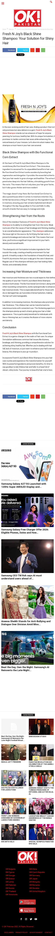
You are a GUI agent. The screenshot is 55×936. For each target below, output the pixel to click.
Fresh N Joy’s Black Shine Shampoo (17, 333)
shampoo (40, 231)
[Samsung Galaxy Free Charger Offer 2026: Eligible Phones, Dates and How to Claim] (27, 510)
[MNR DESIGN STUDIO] (41, 727)
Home (4, 29)
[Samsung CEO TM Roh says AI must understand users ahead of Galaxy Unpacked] (27, 556)
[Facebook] (21, 919)
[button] (51, 3)
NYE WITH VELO (7, 842)
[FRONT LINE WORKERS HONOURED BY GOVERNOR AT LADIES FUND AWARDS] (13, 806)
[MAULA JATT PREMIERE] (13, 752)
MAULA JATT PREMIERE (11, 762)
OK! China (33, 869)
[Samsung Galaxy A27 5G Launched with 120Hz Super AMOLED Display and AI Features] (27, 464)
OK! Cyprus (10, 872)
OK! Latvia (10, 882)
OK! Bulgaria (10, 869)
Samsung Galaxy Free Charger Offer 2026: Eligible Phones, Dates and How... (25, 531)
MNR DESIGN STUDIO (37, 736)
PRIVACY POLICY (22, 932)
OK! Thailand (11, 891)
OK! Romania (34, 885)
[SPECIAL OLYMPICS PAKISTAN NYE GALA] (41, 832)
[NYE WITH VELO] (13, 832)
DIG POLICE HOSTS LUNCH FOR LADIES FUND (12, 789)
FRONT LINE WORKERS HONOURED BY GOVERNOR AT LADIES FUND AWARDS (13, 818)
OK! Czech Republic (37, 872)
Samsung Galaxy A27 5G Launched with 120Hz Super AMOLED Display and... (23, 485)
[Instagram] (26, 919)
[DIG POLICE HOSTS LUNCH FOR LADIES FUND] (13, 778)
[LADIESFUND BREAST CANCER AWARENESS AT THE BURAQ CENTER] (41, 806)
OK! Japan (33, 879)
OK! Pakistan (11, 885)
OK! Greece (10, 879)
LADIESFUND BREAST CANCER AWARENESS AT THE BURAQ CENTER (41, 818)
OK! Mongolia (34, 882)
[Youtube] (36, 919)
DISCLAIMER (9, 932)
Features (11, 29)
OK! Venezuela (11, 895)
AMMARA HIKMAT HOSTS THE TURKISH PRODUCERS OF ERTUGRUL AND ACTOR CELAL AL (41, 791)
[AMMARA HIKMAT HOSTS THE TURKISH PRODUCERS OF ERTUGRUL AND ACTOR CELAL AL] (41, 778)
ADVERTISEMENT (36, 932)
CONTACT (48, 932)
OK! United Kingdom (37, 891)
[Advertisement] (29, 76)
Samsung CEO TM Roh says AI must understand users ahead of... (21, 577)
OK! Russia (10, 888)
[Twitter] (31, 919)
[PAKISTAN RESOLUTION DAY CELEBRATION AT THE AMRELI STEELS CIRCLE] (41, 752)
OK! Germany (34, 875)
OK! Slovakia (34, 888)
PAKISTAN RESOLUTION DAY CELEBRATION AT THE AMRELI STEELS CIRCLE (41, 764)
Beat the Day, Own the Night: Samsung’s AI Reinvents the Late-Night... (25, 669)
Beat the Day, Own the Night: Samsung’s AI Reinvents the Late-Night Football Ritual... (12, 738)
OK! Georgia (10, 875)
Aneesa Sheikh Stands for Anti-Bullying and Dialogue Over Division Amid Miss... (26, 623)
